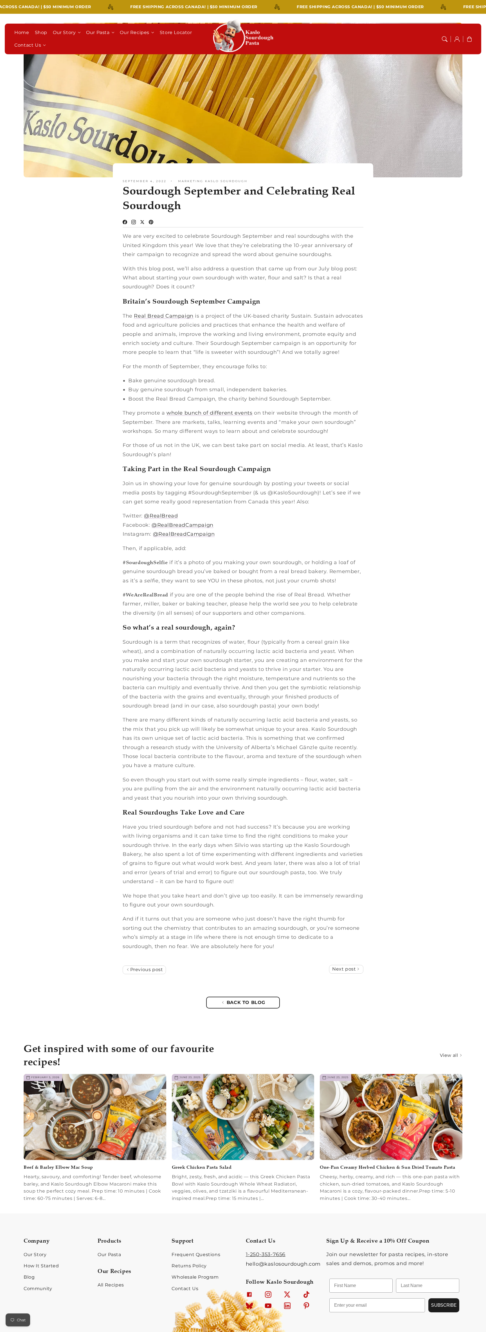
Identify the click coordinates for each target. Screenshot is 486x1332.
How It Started (41, 1265)
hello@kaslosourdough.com (283, 1264)
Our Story (64, 32)
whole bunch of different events (209, 413)
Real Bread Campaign (163, 316)
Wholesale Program (195, 1277)
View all (449, 1055)
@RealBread (161, 516)
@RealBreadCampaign (182, 525)
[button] (444, 39)
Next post (344, 969)
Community (38, 1288)
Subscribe (443, 1305)
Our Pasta (97, 32)
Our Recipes (134, 32)
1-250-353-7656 (265, 1254)
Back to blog (246, 1002)
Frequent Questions (196, 1254)
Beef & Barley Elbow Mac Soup (58, 1167)
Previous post (146, 969)
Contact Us (27, 45)
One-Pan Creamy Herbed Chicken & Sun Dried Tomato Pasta (387, 1167)
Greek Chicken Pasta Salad (202, 1167)
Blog (29, 1277)
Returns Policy (189, 1265)
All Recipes (111, 1285)
